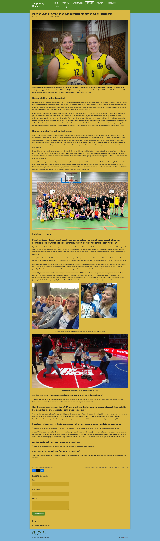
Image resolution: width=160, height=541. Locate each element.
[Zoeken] (66, 7)
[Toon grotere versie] (80, 52)
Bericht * (35, 498)
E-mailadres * (36, 489)
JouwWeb (125, 537)
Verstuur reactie (39, 513)
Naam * (34, 480)
